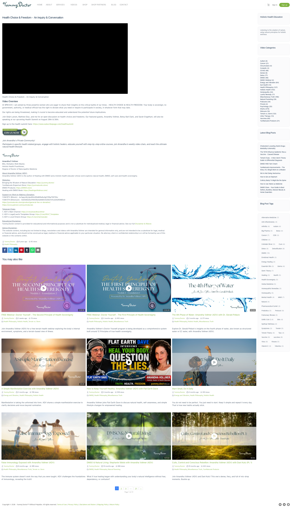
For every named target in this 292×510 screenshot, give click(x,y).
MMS (281, 297)
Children (266, 240)
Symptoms (267, 328)
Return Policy (114, 504)
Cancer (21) (264, 63)
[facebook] (280, 504)
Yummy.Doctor (9, 241)
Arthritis (266, 226)
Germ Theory (268, 271)
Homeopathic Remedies (271, 288)
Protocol (279, 311)
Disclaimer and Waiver (88, 504)
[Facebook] (4, 250)
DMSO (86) (264, 78)
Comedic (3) (264, 68)
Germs (281, 266)
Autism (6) (264, 61)
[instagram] (284, 504)
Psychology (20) (266, 106)
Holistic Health (22, 321)
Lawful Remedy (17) (267, 94)
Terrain (279, 328)
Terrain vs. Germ (34, 321)
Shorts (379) (264, 109)
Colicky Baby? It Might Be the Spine (273, 180)
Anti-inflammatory (269, 222)
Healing (266, 275)
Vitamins (279, 346)
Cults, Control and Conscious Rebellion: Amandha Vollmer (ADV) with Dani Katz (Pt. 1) (212, 462)
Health (277, 275)
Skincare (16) (265, 111)
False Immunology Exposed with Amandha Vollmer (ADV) (27, 462)
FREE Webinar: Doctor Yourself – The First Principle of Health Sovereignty (121, 315)
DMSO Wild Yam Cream (268, 164)
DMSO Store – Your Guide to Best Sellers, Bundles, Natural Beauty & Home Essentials (272, 189)
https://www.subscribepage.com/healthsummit (53, 124)
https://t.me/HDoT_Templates (47, 214)
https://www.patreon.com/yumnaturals (17, 205)
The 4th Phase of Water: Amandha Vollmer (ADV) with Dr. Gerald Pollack (206, 315)
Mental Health (268, 297)
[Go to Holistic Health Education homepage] (17, 4)
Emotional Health (269, 257)
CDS (276, 235)
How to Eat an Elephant (268, 177)
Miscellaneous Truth (121, 321)
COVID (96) (264, 70)
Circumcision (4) (266, 66)
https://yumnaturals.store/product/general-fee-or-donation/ (26, 202)
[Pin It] (21, 250)
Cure (282, 244)
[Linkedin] (15, 250)
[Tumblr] (26, 250)
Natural (266, 302)
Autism (277, 226)
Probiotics (266, 311)
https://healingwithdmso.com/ (35, 190)
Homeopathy (268, 293)
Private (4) (264, 104)
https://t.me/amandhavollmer (33, 212)
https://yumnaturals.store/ (37, 185)
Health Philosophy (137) (269, 87)
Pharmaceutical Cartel (271, 306)
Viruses (275, 342)
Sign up (284, 5)
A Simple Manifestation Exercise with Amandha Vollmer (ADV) (30, 388)
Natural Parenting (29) (268, 99)
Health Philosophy (10, 244)
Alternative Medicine (270, 217)
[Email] (37, 250)
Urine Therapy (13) (267, 116)
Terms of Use (61, 504)
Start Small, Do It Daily (182, 388)
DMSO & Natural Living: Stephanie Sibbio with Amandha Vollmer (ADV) (120, 462)
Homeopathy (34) (266, 92)
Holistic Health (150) (267, 90)
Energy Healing (268, 262)
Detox (265, 249)
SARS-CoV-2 (267, 319)
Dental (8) (263, 73)
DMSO (91, 395)
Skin (280, 319)
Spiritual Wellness (269, 324)
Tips (281, 333)
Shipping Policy (102, 504)
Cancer (265, 235)
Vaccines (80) (265, 118)
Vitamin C (266, 346)
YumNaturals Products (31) (270, 121)
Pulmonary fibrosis (270, 315)
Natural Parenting (114, 469)
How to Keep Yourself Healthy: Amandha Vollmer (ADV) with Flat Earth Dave (122, 388)
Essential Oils (268, 266)
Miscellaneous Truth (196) (269, 97)
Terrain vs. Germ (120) (268, 114)
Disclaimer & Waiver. (143, 224)
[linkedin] (288, 504)
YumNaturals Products (211, 469)
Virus (265, 342)
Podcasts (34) (265, 102)
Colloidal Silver (268, 244)
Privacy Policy (73, 504)
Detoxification (278, 249)
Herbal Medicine (269, 284)
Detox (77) (264, 75)
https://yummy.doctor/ (45, 183)
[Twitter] (10, 250)
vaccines (278, 337)
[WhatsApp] (32, 250)
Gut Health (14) (265, 85)
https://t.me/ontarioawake (37, 217)
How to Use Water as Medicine (271, 184)
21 (136, 489)
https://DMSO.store (24, 188)
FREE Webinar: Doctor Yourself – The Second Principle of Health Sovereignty (37, 315)
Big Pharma (267, 231)
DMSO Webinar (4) (267, 80)
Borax (279, 231)
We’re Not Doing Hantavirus (270, 173)
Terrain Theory (268, 333)
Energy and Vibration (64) (269, 82)
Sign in (274, 5)
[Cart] (268, 5)
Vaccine (266, 337)
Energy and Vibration (11, 395)
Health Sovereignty (270, 280)
